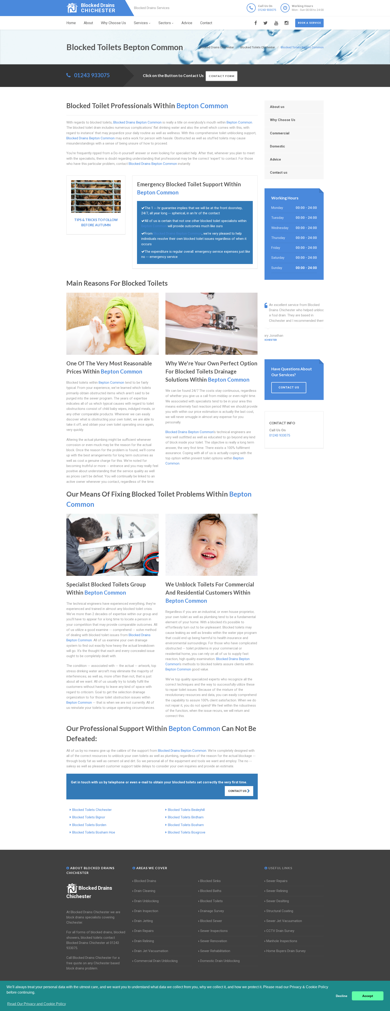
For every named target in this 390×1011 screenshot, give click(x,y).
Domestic (277, 146)
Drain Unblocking (146, 901)
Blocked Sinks (210, 881)
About (88, 23)
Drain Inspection (146, 911)
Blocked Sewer (211, 921)
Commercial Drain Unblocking (156, 961)
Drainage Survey (212, 911)
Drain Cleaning (144, 891)
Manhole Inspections (281, 941)
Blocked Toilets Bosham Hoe (93, 832)
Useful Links (279, 868)
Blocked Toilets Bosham (186, 825)
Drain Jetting (143, 921)
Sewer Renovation (213, 941)
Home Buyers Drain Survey (286, 951)
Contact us (278, 172)
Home (71, 23)
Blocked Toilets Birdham (186, 817)
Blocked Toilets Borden (89, 825)
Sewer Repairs (277, 881)
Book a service (309, 22)
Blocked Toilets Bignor (88, 817)
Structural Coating (279, 911)
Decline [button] (341, 996)
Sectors (164, 23)
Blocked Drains (145, 881)
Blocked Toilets (211, 901)
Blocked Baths (210, 891)
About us (277, 107)
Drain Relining (144, 941)
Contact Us (237, 791)
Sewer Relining (277, 891)
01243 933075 (267, 10)
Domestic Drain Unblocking (220, 961)
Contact (206, 23)
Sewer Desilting (277, 901)
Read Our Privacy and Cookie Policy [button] (36, 1004)
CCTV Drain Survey (280, 931)
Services (141, 23)
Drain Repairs (144, 931)
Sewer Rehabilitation (215, 951)
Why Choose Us (113, 23)
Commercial (279, 133)
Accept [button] (367, 996)
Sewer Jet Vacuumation (284, 921)
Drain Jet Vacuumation (151, 951)
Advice (186, 23)
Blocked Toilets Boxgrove (186, 832)
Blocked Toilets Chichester (92, 810)
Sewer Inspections (214, 931)
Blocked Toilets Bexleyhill (186, 810)
